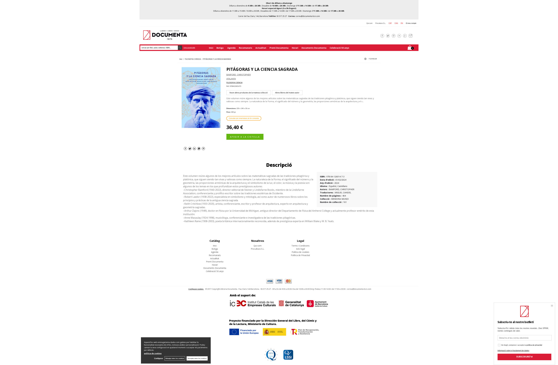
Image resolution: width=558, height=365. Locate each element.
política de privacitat (534, 345)
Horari (295, 47)
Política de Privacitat (300, 255)
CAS (396, 23)
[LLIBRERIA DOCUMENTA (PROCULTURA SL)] (165, 38)
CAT (390, 23)
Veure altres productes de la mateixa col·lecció (248, 92)
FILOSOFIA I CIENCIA (234, 82)
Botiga (220, 47)
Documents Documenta (314, 47)
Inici (211, 47)
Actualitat (260, 47)
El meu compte (411, 23)
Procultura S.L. (380, 23)
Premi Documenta (279, 47)
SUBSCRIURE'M (524, 357)
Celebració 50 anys (339, 47)
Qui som (369, 23)
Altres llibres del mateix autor (287, 92)
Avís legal (300, 248)
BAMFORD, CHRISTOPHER (238, 75)
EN (402, 23)
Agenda (231, 47)
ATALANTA (231, 79)
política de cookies (153, 353)
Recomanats (245, 47)
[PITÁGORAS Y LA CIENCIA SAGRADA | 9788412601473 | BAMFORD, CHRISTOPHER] (201, 97)
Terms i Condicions (300, 245)
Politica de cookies (300, 252)
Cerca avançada (189, 47)
